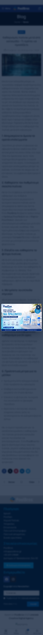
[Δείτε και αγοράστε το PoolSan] (21, 317)
